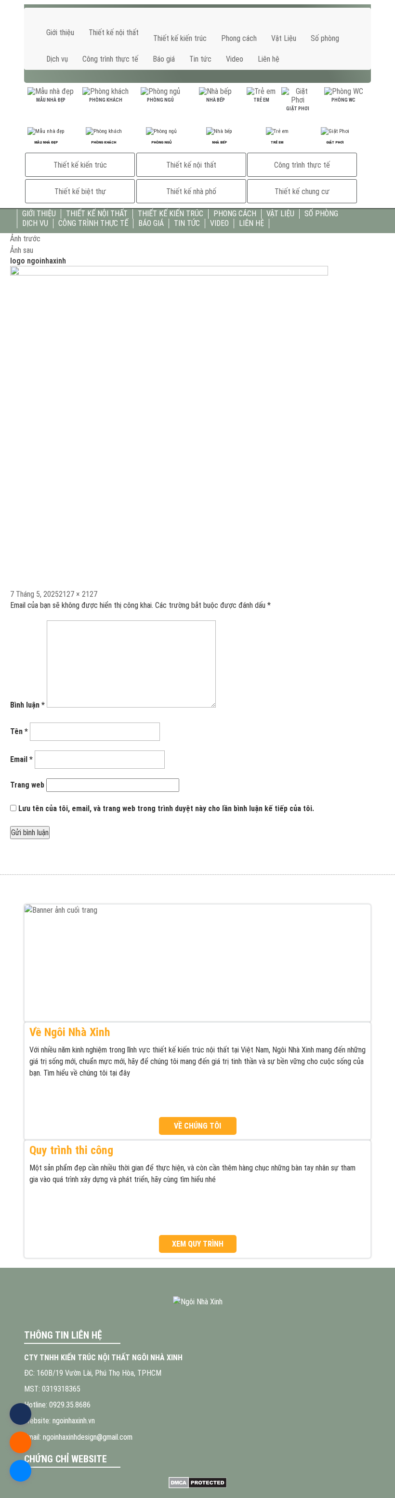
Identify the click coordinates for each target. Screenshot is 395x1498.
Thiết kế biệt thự (80, 191)
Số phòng (325, 38)
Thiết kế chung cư (302, 191)
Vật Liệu (283, 38)
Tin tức (200, 59)
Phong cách (239, 38)
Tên (19, 731)
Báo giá (164, 59)
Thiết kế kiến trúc (180, 38)
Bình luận (27, 705)
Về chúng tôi (197, 1125)
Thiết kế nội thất (114, 32)
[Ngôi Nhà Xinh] (197, 1301)
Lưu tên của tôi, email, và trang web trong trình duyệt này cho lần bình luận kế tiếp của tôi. (166, 808)
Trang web (27, 784)
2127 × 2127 (78, 594)
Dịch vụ (57, 59)
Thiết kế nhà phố (191, 191)
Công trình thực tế (110, 59)
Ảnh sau (21, 250)
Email (21, 759)
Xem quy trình (198, 1243)
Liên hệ (268, 59)
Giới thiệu (60, 32)
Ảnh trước (25, 238)
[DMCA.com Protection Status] (197, 1482)
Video (234, 59)
